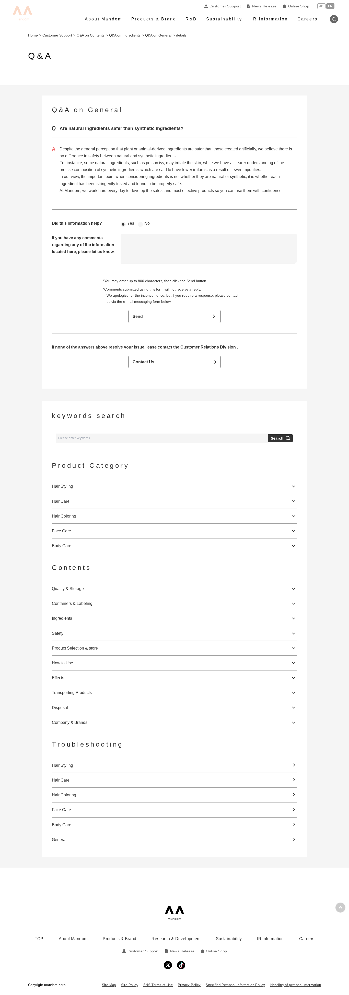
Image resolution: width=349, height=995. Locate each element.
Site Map (109, 985)
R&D (191, 19)
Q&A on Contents (90, 35)
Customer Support (225, 6)
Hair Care (60, 780)
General (59, 839)
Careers (307, 19)
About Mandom (103, 19)
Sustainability (224, 19)
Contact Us (143, 362)
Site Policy (129, 985)
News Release (264, 6)
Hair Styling (62, 765)
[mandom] (174, 913)
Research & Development (176, 939)
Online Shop (298, 6)
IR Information (269, 19)
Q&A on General (158, 35)
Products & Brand (153, 19)
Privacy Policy (189, 985)
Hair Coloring (64, 795)
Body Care (61, 825)
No (147, 223)
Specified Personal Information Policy (235, 985)
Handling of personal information (295, 985)
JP (321, 6)
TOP (39, 939)
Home (33, 35)
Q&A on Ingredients (125, 35)
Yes (130, 223)
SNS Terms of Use (158, 985)
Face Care (61, 810)
